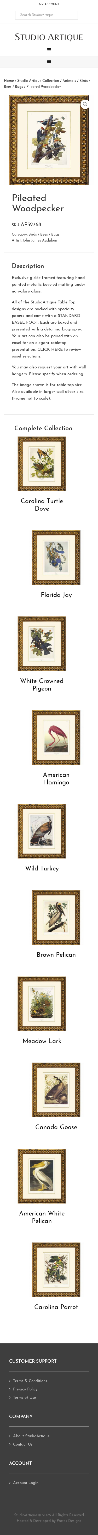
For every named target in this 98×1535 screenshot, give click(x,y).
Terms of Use (24, 1398)
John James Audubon (39, 241)
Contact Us (22, 1445)
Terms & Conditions (30, 1381)
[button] (49, 50)
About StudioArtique (31, 1436)
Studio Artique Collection (38, 81)
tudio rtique (49, 37)
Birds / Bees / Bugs (43, 235)
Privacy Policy (25, 1389)
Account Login (25, 1483)
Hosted (22, 1521)
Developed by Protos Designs (57, 1521)
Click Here (50, 350)
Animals (69, 81)
